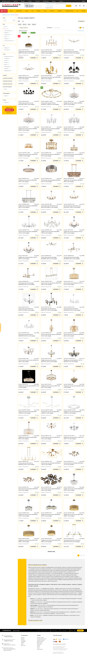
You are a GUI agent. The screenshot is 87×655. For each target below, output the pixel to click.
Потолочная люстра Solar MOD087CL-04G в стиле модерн (50, 155)
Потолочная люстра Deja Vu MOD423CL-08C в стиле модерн (26, 463)
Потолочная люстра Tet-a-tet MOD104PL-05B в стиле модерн (72, 78)
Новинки (22, 642)
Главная (4, 14)
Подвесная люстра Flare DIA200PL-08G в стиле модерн (74, 386)
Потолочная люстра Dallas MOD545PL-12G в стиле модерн (74, 463)
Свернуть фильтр (24, 27)
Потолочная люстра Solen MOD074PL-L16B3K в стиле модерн (28, 155)
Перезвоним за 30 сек (50, 3)
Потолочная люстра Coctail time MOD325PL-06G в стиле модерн (72, 540)
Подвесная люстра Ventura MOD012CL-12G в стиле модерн (28, 78)
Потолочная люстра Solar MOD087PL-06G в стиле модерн (73, 155)
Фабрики (22, 638)
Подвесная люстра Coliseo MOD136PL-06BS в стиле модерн (73, 515)
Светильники (7, 34)
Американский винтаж (9, 56)
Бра (6, 26)
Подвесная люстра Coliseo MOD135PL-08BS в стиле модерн (28, 540)
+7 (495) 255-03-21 (33, 6)
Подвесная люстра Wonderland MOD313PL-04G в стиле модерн (26, 52)
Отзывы (30, 1)
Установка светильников (41, 638)
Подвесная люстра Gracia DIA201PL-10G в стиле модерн (28, 386)
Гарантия (16, 1)
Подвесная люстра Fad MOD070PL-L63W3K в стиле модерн (73, 412)
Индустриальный (8, 70)
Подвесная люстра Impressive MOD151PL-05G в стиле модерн (49, 360)
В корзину (33, 57)
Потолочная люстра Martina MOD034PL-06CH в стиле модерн (26, 335)
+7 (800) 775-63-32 (33, 5)
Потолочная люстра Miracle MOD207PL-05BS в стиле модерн (51, 283)
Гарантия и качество (41, 640)
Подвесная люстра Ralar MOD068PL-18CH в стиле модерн (50, 232)
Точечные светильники (9, 40)
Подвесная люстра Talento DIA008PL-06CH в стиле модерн (73, 103)
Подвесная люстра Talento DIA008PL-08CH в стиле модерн (27, 129)
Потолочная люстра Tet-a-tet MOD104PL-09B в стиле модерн (26, 103)
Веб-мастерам (39, 642)
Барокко (6, 64)
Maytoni (6, 95)
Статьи (38, 647)
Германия (6, 102)
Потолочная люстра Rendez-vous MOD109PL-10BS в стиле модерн (72, 206)
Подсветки (7, 32)
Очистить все (81, 30)
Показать (8, 110)
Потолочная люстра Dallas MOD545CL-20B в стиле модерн (51, 489)
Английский (7, 58)
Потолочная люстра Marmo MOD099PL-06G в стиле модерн (74, 335)
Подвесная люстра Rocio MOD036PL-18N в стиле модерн (27, 180)
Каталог (5, 10)
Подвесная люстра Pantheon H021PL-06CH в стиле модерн (73, 232)
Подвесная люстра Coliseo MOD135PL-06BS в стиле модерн (51, 540)
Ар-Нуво (6, 60)
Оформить (80, 630)
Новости (38, 646)
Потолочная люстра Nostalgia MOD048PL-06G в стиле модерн (26, 283)
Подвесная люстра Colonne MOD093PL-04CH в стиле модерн (74, 489)
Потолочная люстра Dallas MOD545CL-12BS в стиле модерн (51, 463)
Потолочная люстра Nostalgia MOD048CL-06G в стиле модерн (49, 258)
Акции (22, 644)
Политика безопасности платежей (59, 644)
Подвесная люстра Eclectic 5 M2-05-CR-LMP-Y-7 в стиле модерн (74, 438)
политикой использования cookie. (60, 649)
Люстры (12, 14)
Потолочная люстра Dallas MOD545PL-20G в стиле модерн (28, 489)
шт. (72, 630)
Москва (31, 3)
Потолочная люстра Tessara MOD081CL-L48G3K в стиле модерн (50, 103)
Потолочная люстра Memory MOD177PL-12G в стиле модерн (49, 309)
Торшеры (7, 38)
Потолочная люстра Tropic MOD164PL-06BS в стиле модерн (51, 78)
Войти (83, 1)
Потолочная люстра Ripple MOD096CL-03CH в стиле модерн (51, 180)
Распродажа (23, 641)
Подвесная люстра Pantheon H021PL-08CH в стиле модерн (28, 258)
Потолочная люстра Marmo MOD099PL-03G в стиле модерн (51, 335)
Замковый (6, 68)
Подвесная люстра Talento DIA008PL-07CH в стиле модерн (73, 129)
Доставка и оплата (6, 1)
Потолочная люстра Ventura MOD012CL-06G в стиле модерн (72, 52)
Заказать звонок (16, 630)
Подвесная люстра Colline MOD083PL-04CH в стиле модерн (28, 515)
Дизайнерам (46, 1)
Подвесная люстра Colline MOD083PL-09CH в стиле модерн (51, 515)
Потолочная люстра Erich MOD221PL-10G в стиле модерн (50, 438)
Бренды (54, 1)
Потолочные (7, 49)
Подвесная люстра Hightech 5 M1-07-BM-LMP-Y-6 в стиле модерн (73, 360)
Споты (6, 36)
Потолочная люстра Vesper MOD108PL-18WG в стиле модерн (51, 52)
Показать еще (51, 551)
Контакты (61, 1)
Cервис (39, 635)
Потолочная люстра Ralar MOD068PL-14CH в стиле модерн (28, 232)
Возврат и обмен (40, 641)
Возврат (23, 1)
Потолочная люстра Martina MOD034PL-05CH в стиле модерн (72, 309)
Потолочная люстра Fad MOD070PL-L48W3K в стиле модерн (50, 412)
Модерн (23, 32)
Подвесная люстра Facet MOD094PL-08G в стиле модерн (27, 438)
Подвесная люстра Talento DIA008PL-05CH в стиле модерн (50, 129)
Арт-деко (6, 62)
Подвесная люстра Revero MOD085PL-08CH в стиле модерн (28, 206)
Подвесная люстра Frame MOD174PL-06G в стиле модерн (50, 386)
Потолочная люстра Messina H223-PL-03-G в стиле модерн (73, 283)
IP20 (5, 89)
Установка (37, 1)
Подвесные (7, 47)
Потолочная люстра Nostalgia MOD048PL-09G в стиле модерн (72, 258)
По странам (23, 640)
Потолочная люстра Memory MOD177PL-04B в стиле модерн (26, 309)
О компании (24, 635)
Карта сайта (23, 645)
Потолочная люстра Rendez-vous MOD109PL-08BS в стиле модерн (49, 206)
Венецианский (7, 66)
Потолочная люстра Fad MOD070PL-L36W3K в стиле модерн (27, 412)
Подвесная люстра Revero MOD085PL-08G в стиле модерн (73, 180)
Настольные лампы (8, 30)
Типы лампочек (40, 649)
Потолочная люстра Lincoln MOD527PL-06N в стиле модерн (28, 360)
